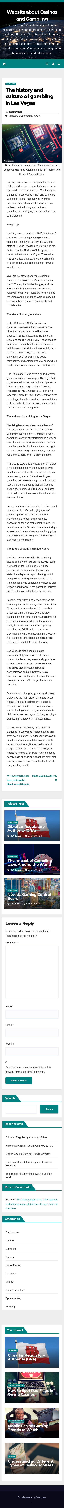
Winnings (11, 1306)
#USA (37, 115)
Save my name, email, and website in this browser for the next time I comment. (28, 1069)
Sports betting (13, 1298)
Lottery (9, 1282)
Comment (11, 942)
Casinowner (15, 112)
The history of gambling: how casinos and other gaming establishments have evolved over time (31, 1204)
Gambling (10, 84)
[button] (47, 64)
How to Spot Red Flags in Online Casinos (29, 1145)
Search (10, 1098)
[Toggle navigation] (59, 63)
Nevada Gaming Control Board (29, 896)
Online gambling (15, 1290)
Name (9, 1006)
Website (9, 1043)
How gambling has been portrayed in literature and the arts (18, 780)
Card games (12, 1232)
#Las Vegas (25, 115)
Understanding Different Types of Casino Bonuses (30, 1463)
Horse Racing (13, 1265)
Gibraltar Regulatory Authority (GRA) (26, 828)
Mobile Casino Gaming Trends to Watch (28, 1154)
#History (13, 115)
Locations (11, 1273)
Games (10, 1257)
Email (9, 1025)
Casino (10, 1240)
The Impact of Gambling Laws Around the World (29, 862)
